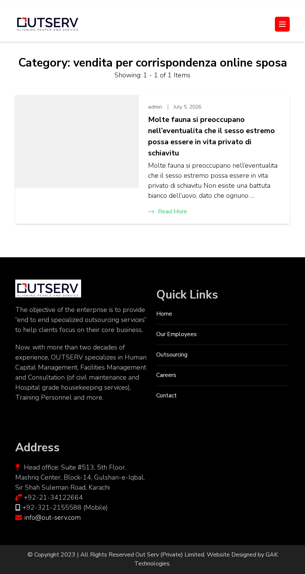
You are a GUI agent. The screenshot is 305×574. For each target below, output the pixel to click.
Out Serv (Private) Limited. (170, 555)
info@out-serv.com (53, 517)
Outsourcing (171, 355)
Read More (172, 211)
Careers (166, 375)
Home (164, 314)
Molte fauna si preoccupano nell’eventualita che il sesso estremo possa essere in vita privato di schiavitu (211, 136)
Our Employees (176, 334)
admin (155, 106)
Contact (166, 395)
